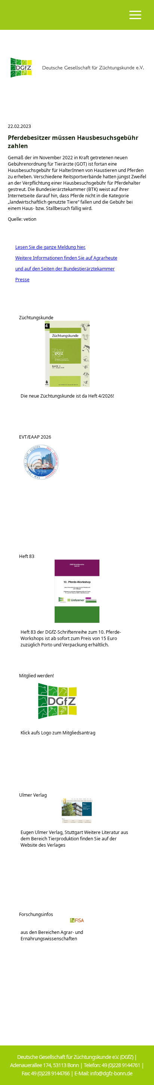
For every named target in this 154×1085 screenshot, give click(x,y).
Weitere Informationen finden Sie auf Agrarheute (62, 258)
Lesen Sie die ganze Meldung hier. (47, 247)
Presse (19, 279)
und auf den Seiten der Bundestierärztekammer (61, 269)
